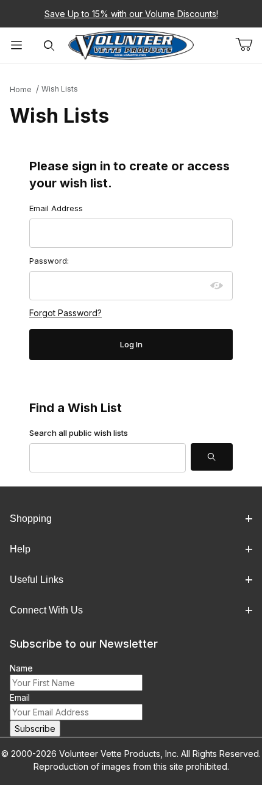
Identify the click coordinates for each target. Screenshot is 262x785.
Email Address (56, 208)
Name (21, 668)
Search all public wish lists (78, 433)
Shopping (31, 518)
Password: (49, 261)
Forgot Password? (65, 313)
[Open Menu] (16, 45)
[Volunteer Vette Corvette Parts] (131, 44)
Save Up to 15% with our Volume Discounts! (131, 14)
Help (20, 549)
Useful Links (36, 579)
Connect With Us (46, 610)
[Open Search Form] (49, 45)
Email (20, 697)
